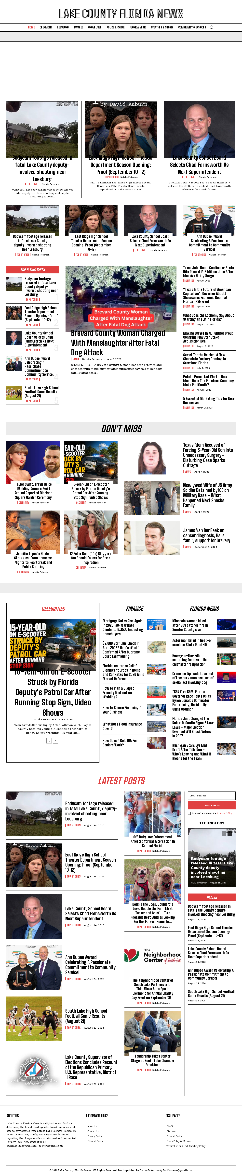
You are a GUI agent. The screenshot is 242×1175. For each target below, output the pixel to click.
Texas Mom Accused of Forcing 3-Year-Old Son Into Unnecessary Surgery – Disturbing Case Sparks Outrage (208, 455)
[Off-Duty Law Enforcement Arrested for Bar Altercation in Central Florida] (152, 814)
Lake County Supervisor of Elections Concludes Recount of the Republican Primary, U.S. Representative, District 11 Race (91, 1067)
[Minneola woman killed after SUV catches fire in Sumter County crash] (226, 624)
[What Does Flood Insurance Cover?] (156, 726)
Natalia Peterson (50, 184)
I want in (209, 805)
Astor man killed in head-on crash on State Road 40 (192, 642)
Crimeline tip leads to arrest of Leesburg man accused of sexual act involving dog (193, 678)
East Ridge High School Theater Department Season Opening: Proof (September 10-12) (121, 164)
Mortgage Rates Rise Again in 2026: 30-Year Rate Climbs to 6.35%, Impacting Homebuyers (123, 627)
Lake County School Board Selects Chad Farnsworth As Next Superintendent (199, 164)
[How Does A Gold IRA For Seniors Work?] (156, 743)
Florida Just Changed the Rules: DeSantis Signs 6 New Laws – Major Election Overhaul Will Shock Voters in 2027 (193, 727)
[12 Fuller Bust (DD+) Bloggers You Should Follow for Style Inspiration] (91, 532)
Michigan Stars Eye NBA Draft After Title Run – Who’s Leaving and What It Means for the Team (191, 752)
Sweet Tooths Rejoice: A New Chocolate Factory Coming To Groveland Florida (204, 359)
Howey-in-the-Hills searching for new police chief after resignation (190, 659)
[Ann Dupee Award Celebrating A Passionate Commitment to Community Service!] (209, 220)
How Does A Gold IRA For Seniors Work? (120, 742)
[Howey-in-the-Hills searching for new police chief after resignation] (226, 659)
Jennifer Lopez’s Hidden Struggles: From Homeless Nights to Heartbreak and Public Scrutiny (33, 560)
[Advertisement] (121, 66)
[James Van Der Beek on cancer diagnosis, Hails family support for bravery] (152, 538)
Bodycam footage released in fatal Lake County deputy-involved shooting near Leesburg (32, 243)
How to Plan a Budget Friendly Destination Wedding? (118, 692)
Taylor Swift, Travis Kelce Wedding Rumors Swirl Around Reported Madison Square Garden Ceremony (33, 490)
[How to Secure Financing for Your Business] (156, 710)
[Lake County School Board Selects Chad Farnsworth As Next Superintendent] (199, 129)
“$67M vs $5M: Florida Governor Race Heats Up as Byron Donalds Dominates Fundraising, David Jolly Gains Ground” (191, 700)
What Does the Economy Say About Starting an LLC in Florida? (208, 317)
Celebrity (24, 502)
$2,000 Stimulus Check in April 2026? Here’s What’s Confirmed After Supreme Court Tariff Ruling (121, 650)
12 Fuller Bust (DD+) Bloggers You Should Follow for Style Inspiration (90, 558)
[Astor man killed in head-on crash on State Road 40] (226, 642)
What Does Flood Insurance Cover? (122, 726)
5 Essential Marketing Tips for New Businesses (208, 400)
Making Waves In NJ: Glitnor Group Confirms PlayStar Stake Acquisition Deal (208, 337)
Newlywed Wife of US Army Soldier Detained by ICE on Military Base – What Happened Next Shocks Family (207, 495)
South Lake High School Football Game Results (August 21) (42, 391)
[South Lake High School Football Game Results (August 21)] (14, 393)
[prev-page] (49, 740)
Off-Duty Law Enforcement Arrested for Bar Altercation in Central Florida (153, 841)
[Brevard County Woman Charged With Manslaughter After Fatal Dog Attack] (121, 299)
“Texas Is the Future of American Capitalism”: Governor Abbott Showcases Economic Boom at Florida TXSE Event (207, 295)
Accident (81, 502)
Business (189, 280)
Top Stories (33, 184)
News (75, 359)
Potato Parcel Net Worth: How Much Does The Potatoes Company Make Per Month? (208, 381)
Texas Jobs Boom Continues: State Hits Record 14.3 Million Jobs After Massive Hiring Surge (208, 272)
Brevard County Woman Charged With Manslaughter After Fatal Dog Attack (118, 343)
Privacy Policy (224, 813)
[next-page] (55, 740)
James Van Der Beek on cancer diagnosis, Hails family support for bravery (206, 535)
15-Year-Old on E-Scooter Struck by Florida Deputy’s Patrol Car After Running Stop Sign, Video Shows (90, 490)
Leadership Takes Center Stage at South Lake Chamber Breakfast (153, 1060)
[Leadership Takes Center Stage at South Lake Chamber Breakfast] (152, 1033)
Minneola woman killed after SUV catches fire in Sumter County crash (190, 625)
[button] (211, 27)
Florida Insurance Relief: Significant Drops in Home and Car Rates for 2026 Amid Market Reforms (123, 672)
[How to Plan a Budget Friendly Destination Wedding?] (156, 692)
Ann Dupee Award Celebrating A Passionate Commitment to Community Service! (209, 243)
